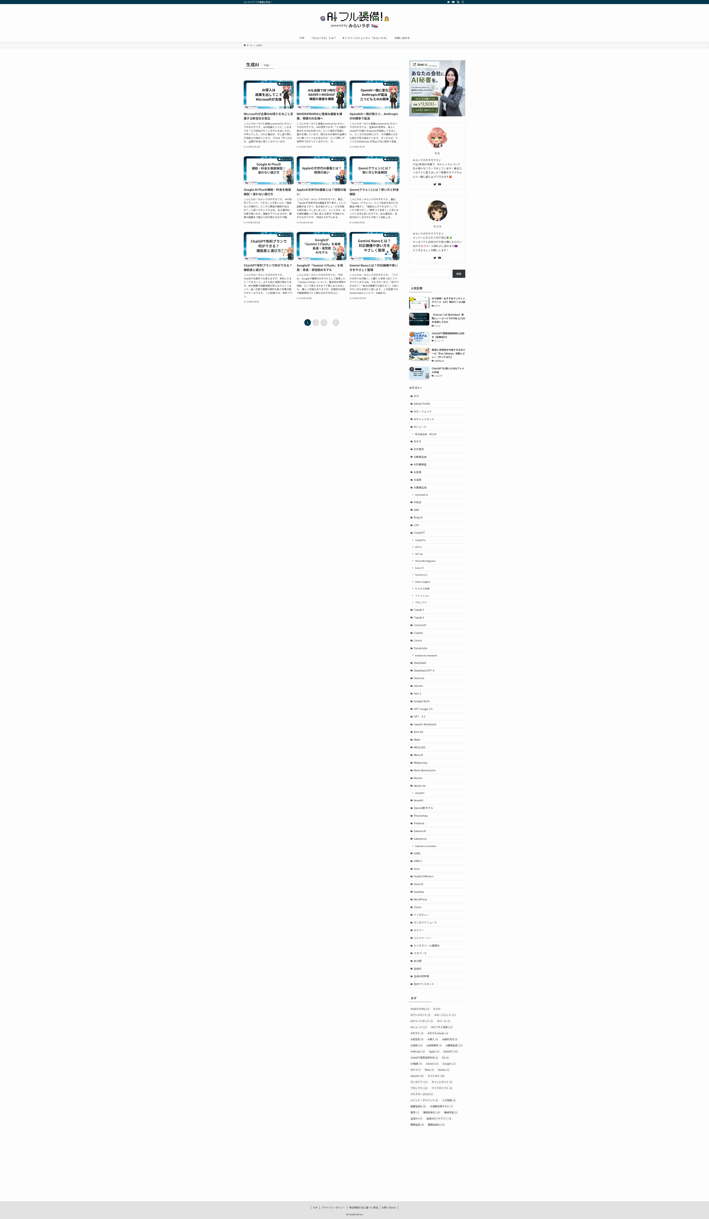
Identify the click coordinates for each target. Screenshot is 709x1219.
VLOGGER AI (421, 494)
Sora (416, 868)
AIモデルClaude (438, 1033)
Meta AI (418, 755)
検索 (458, 274)
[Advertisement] (437, 1158)
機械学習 (450, 1112)
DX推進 (416, 1063)
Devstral (419, 678)
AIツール (443, 1021)
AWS (416, 510)
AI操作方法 (449, 1039)
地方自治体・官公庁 (426, 434)
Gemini (418, 686)
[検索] (462, 2)
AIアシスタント (420, 1015)
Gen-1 (417, 693)
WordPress (420, 899)
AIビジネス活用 (441, 1027)
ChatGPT (419, 533)
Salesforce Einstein (425, 846)
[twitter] (448, 2)
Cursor (418, 640)
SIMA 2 (418, 861)
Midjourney (420, 762)
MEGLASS (419, 747)
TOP (315, 1207)
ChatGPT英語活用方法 (424, 1057)
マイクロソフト (442, 1088)
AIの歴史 (419, 449)
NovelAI (418, 800)
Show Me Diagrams (425, 561)
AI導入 (433, 1039)
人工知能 (448, 1100)
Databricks (420, 648)
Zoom (417, 907)
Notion (418, 778)
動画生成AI (418, 1106)
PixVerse (419, 823)
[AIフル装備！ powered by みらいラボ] (354, 19)
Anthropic (418, 1051)
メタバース (420, 953)
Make (417, 739)
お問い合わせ (389, 1207)
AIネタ (417, 441)
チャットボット (442, 1082)
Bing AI (418, 517)
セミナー (419, 930)
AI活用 (417, 480)
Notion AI (419, 786)
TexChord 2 (421, 574)
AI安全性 (417, 1039)
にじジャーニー (423, 938)
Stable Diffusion (423, 876)
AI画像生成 (420, 487)
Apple (434, 1051)
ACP (416, 396)
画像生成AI (436, 1124)
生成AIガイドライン (439, 1118)
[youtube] (453, 2)
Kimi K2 (418, 732)
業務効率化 (431, 1112)
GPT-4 (418, 547)
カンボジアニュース (425, 922)
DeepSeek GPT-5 (424, 670)
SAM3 (417, 853)
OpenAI (417, 1076)
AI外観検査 (420, 464)
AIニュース (420, 426)
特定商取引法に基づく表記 (363, 1207)
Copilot (418, 633)
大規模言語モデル (441, 1106)
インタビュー (421, 914)
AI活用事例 (434, 1045)
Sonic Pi (419, 568)
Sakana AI (420, 831)
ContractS (420, 625)
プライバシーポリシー (333, 1207)
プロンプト (421, 602)
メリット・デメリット (424, 1100)
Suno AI (418, 884)
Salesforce (420, 839)
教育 (415, 1112)
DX (445, 1057)
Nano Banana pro (425, 770)
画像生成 (417, 1124)
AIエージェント (423, 411)
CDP (416, 525)
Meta (429, 1069)
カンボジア (419, 1082)
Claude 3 (419, 617)
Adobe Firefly (422, 403)
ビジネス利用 (422, 588)
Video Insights (422, 581)
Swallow (419, 892)
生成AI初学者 (421, 976)
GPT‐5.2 (419, 716)
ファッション (422, 595)
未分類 (418, 961)
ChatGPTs (420, 540)
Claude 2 (419, 610)
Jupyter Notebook (425, 724)
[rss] (458, 2)
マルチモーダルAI (422, 1094)
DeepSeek (420, 663)
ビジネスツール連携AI (426, 945)
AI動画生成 (420, 457)
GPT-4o (419, 554)
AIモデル (417, 1033)
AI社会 (417, 502)
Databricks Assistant (426, 655)
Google (449, 1063)
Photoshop (421, 815)
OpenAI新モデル (423, 808)
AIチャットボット (424, 419)
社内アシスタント (424, 984)
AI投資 (417, 472)
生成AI (417, 968)
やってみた (436, 1076)
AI (436, 1008)
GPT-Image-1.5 (423, 709)
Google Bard (421, 701)
